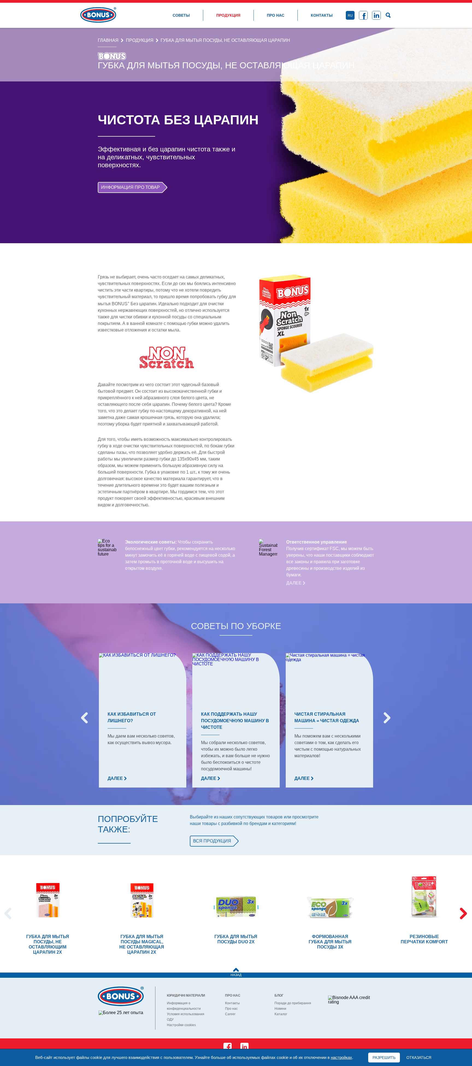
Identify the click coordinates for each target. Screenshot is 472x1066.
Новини (280, 1009)
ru (350, 15)
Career (230, 1014)
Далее (294, 583)
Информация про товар (130, 187)
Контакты (322, 15)
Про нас (275, 15)
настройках (341, 1057)
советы (181, 15)
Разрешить (384, 1057)
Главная (108, 40)
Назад (236, 975)
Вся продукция (212, 841)
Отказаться (418, 1057)
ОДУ (170, 1019)
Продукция (228, 15)
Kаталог (281, 1014)
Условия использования (185, 1014)
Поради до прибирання (293, 1003)
